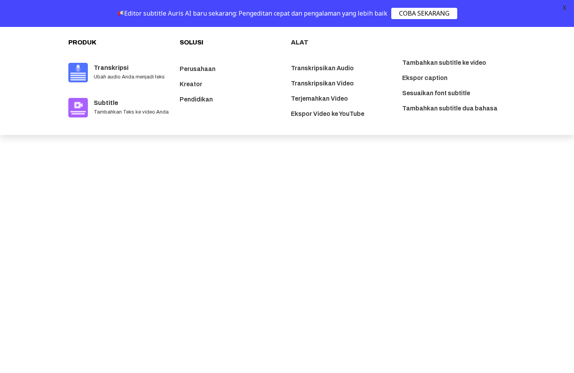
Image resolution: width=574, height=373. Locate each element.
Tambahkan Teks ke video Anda (131, 112)
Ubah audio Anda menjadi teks (129, 77)
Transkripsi (111, 67)
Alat (299, 42)
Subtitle (106, 102)
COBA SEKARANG (424, 13)
